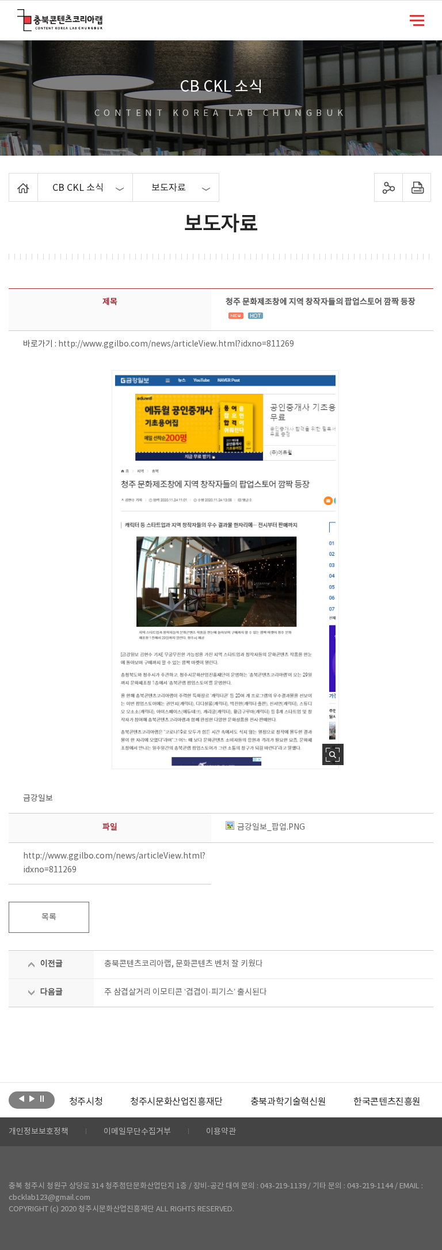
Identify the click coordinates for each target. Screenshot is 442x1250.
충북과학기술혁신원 (288, 1102)
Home (11, 180)
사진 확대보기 (333, 754)
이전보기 (21, 1099)
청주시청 (85, 1102)
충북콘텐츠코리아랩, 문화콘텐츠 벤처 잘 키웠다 (183, 964)
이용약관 (221, 1131)
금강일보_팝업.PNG (271, 827)
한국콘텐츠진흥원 (387, 1102)
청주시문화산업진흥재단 (176, 1102)
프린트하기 (416, 187)
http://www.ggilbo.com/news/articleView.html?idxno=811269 (176, 344)
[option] (85, 1101)
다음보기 (32, 1099)
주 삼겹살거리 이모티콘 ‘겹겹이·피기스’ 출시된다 (185, 992)
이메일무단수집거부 (137, 1131)
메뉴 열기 (417, 19)
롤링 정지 (42, 1099)
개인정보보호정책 (38, 1131)
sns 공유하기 (388, 187)
